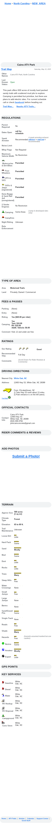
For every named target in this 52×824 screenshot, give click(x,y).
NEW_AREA (39, 3)
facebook (19, 102)
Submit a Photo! (26, 456)
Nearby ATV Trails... (26, 106)
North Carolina (22, 3)
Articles (22, 818)
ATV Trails (12, 818)
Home (8, 3)
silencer (31, 140)
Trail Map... (8, 106)
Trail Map (6, 69)
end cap (41, 140)
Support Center (42, 818)
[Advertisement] (26, 35)
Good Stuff (26, 820)
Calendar (30, 818)
